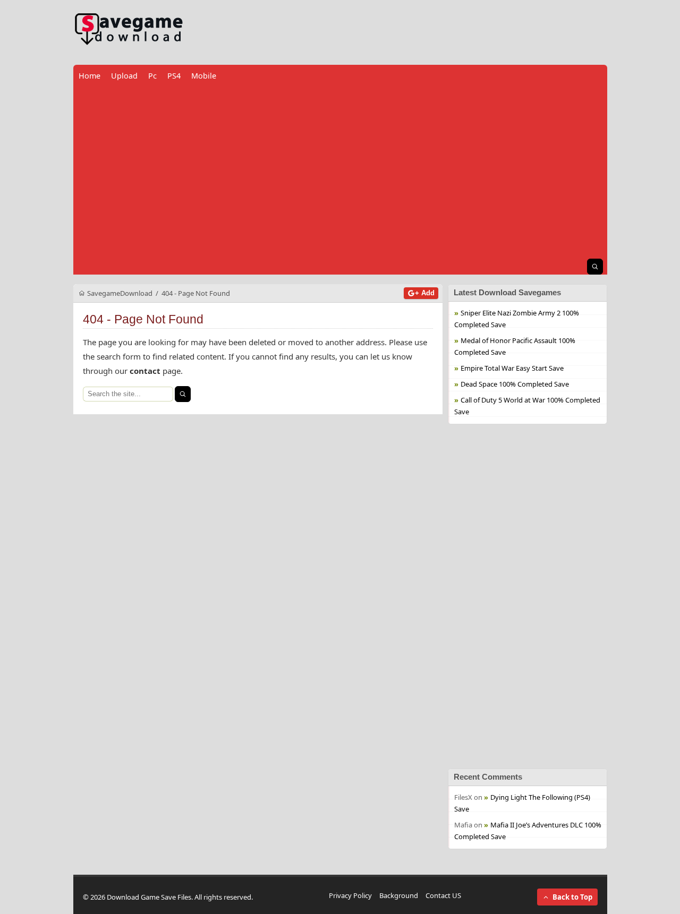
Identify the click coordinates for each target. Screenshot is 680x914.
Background (398, 895)
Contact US (443, 895)
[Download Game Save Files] (129, 29)
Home (89, 76)
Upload (124, 76)
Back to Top (572, 897)
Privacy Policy (350, 895)
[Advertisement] (340, 172)
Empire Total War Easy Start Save (512, 368)
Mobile (203, 76)
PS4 (174, 76)
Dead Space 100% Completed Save (515, 384)
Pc (152, 76)
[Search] (183, 394)
